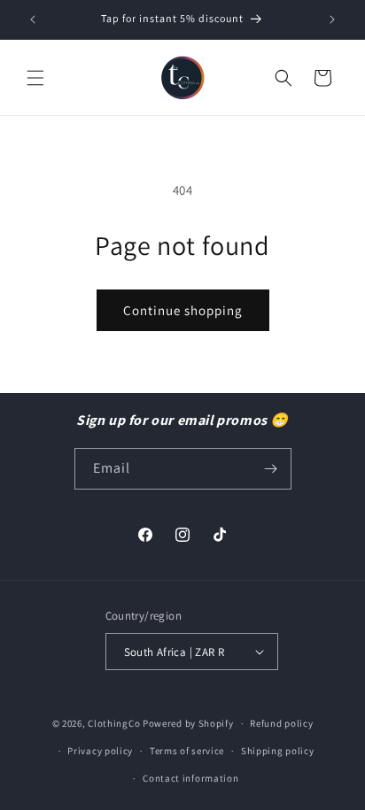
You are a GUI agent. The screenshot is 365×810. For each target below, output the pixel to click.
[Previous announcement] (32, 19)
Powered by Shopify (188, 723)
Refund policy (281, 723)
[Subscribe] (271, 469)
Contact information (190, 778)
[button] (35, 77)
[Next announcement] (332, 19)
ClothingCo (114, 723)
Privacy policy (100, 750)
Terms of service (187, 750)
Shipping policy (278, 750)
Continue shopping (183, 310)
